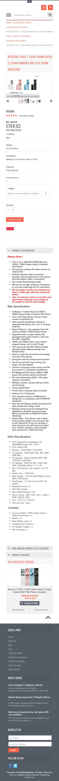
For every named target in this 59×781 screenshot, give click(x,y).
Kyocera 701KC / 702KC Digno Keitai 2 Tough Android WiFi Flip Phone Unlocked (29, 590)
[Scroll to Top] (49, 618)
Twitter (15, 766)
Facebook (10, 766)
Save (11, 229)
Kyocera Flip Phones (15, 40)
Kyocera (10, 111)
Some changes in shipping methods (25, 685)
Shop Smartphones (22, 22)
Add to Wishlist (18, 609)
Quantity (9, 205)
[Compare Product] (43, 7)
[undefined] (22, 96)
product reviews (26, 115)
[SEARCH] (50, 15)
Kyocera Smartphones (16, 27)
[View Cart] (50, 7)
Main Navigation (8, 15)
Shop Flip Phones (21, 36)
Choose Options (31, 603)
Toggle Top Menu (29, 1)
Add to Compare (41, 609)
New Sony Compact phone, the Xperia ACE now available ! (28, 713)
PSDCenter (29, 777)
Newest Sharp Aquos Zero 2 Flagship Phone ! (29, 698)
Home (8, 22)
